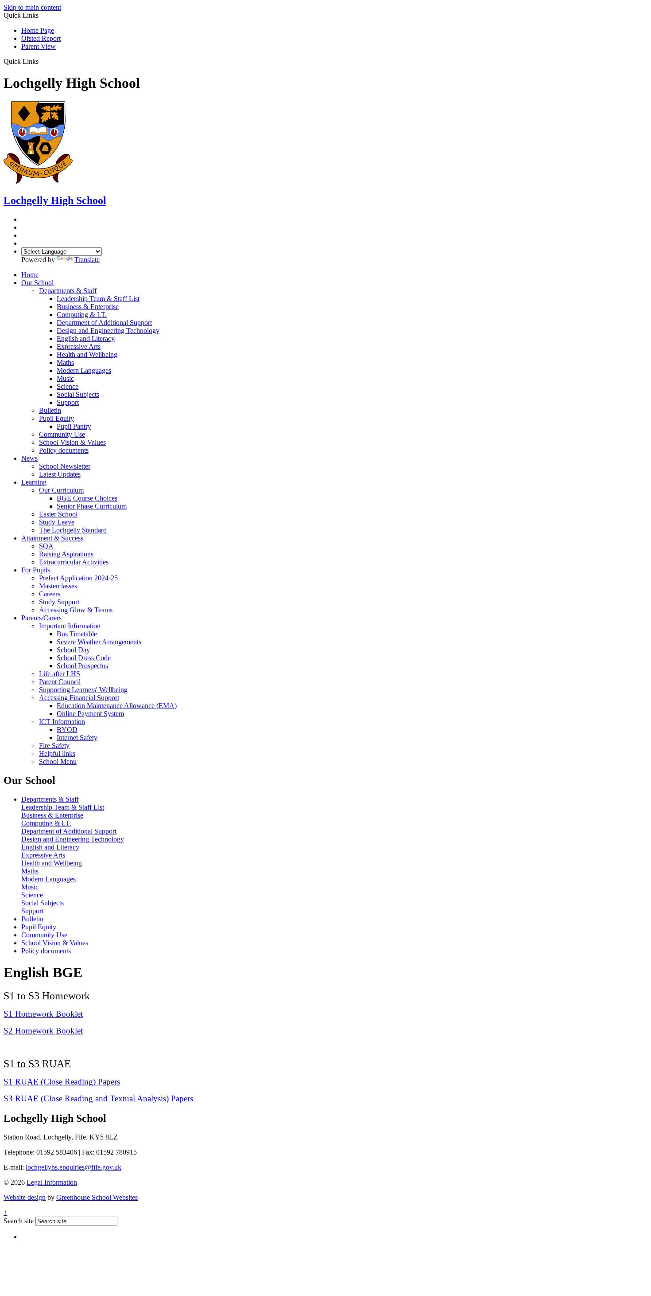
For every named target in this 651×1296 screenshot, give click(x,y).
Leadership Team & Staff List (98, 298)
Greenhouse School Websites (97, 1197)
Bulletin (50, 410)
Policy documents (64, 450)
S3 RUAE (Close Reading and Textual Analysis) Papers (98, 1098)
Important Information (70, 626)
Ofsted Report (41, 38)
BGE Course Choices (87, 498)
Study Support (59, 602)
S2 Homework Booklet (43, 1030)
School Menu (58, 761)
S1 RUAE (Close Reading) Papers (62, 1081)
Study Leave (56, 522)
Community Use (62, 434)
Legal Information (52, 1182)
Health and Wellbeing (87, 354)
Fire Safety (54, 745)
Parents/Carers (41, 618)
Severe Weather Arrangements (99, 642)
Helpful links (57, 753)
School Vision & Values (72, 442)
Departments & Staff (68, 290)
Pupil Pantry (74, 426)
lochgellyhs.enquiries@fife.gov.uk (73, 1167)
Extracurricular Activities (73, 562)
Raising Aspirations (66, 554)
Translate (87, 259)
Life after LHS (59, 673)
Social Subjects (78, 394)
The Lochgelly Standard (73, 530)
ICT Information (62, 721)
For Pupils (35, 570)
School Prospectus (82, 666)
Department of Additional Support (104, 322)
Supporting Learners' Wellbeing (83, 689)
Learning (33, 482)
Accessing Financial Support (79, 697)
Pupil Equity (56, 418)
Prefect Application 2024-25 (78, 578)
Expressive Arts (79, 346)
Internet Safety (77, 737)
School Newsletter (64, 466)
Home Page (37, 30)
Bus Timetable (77, 634)
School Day (73, 650)
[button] (41, 61)
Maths (65, 362)
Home (30, 274)
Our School (37, 282)
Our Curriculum (61, 490)
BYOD (67, 729)
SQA (46, 546)
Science (67, 386)
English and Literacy (86, 338)
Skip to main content (32, 7)
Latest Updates (60, 474)
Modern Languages (84, 370)
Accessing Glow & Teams (75, 610)
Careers (49, 594)
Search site (19, 1221)
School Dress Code (84, 658)
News (29, 458)
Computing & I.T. (82, 314)
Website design (25, 1197)
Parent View (38, 46)
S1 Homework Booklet (43, 1013)
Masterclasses (58, 586)
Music (65, 378)
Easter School (58, 514)
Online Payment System (90, 713)
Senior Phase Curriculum (92, 506)
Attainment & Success (52, 538)
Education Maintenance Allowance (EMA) (117, 705)
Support (68, 402)
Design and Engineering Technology (108, 330)
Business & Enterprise (88, 306)
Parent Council (60, 681)
